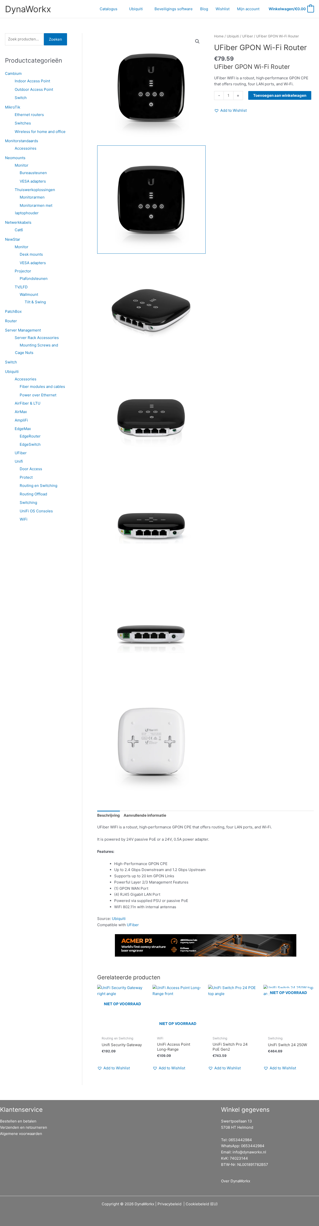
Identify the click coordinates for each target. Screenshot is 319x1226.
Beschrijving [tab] (108, 815)
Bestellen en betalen (18, 1121)
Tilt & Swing (35, 302)
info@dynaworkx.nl (249, 1152)
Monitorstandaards (21, 140)
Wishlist (223, 8)
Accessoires (25, 148)
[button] (197, 41)
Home (219, 36)
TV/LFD (21, 287)
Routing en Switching (38, 485)
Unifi (19, 461)
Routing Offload (33, 494)
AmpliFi (21, 420)
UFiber (21, 452)
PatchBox (13, 311)
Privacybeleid (169, 1204)
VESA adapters (33, 181)
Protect (26, 477)
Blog (204, 8)
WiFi (23, 519)
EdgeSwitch (30, 444)
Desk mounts (31, 254)
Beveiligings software (174, 8)
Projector (23, 271)
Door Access (31, 468)
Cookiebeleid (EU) (202, 1204)
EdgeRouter (30, 436)
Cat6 (19, 229)
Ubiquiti (136, 8)
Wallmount (29, 294)
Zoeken (55, 39)
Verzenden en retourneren (23, 1127)
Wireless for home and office (40, 131)
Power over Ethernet (38, 395)
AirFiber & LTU (27, 403)
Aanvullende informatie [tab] (145, 815)
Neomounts (15, 157)
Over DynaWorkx (235, 1181)
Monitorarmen (32, 197)
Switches (23, 123)
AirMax (21, 411)
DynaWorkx (28, 9)
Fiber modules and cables (42, 386)
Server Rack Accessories (37, 337)
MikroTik (12, 107)
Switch (21, 97)
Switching (28, 502)
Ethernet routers (29, 114)
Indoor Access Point (32, 81)
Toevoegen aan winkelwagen (279, 95)
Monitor (21, 165)
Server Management (23, 330)
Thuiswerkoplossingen (35, 189)
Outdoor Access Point (34, 89)
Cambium (13, 73)
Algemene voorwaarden (21, 1133)
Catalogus (108, 8)
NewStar (12, 239)
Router (11, 321)
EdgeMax (23, 428)
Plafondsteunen (34, 278)
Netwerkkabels (18, 222)
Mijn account (248, 8)
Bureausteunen (33, 172)
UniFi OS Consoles (36, 511)
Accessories (25, 379)
